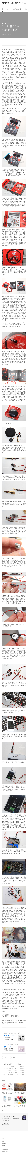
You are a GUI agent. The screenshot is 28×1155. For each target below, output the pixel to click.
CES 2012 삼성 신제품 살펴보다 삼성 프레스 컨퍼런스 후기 (10, 1069)
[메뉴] (25, 3)
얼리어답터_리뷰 (8, 1064)
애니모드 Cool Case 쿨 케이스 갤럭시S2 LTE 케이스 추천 (11, 1073)
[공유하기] (7, 1057)
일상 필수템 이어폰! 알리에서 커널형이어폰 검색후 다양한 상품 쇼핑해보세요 (9, 1049)
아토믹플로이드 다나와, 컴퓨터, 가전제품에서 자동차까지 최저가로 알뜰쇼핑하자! (9, 1038)
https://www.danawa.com (10, 1033)
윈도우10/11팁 (17, 9)
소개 (8, 9)
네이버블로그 (4, 1145)
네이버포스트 (4, 1143)
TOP (25, 1139)
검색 (21, 3)
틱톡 (3, 1139)
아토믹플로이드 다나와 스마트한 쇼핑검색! (9, 1035)
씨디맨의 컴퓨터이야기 (12, 3)
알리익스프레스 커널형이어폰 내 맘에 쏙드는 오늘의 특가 (9, 1047)
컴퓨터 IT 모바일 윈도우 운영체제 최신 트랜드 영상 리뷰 (10, 1119)
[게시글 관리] (9, 1057)
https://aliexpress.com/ (10, 1044)
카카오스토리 (4, 1141)
